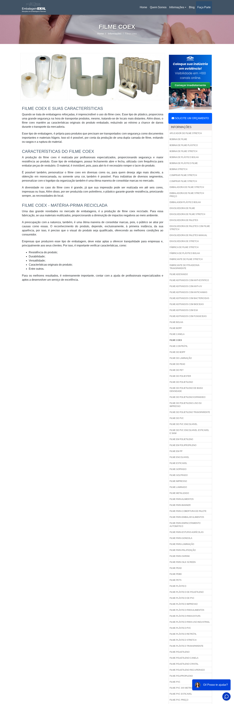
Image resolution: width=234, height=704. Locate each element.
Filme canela (177, 334)
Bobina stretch (178, 169)
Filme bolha (176, 322)
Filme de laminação (181, 358)
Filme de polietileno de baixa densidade (186, 389)
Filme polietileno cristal (184, 664)
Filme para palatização (183, 550)
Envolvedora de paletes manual (188, 235)
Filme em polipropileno (183, 445)
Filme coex (176, 340)
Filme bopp (176, 328)
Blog (192, 7)
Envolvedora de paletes (184, 220)
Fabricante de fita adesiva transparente (184, 267)
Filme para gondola (181, 538)
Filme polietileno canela (184, 658)
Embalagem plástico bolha (185, 202)
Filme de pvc (177, 418)
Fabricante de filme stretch (186, 259)
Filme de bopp (177, 352)
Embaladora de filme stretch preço (187, 194)
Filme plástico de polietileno (187, 592)
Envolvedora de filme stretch (187, 214)
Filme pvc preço (179, 700)
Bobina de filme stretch (183, 151)
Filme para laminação (182, 544)
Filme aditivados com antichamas (188, 292)
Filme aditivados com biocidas (187, 304)
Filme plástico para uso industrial (190, 622)
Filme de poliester (180, 376)
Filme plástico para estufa (185, 616)
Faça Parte (204, 7)
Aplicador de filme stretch (186, 133)
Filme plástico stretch (183, 640)
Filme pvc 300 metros (182, 688)
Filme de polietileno (181, 382)
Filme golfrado (179, 475)
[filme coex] (43, 76)
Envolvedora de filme (182, 208)
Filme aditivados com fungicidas (188, 316)
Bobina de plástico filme (184, 163)
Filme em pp (176, 451)
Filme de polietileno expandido (187, 397)
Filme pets (175, 580)
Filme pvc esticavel (181, 694)
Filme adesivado (179, 274)
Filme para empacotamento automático (185, 524)
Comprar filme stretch (183, 175)
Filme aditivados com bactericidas (189, 298)
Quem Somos (158, 7)
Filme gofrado (178, 469)
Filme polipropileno (181, 676)
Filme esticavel (178, 463)
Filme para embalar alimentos (187, 517)
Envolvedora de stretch (184, 241)
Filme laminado (178, 487)
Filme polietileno (179, 652)
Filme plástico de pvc (182, 598)
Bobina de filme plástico (184, 145)
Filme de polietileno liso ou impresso (186, 404)
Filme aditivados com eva (184, 310)
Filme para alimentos (182, 499)
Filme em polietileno (181, 439)
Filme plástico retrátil (183, 634)
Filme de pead (177, 364)
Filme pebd (176, 574)
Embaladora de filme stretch (187, 187)
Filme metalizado (179, 493)
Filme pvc (175, 682)
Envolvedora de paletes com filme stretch (190, 228)
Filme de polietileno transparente (190, 412)
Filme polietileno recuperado (187, 670)
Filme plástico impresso (184, 604)
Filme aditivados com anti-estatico (189, 280)
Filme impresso (178, 481)
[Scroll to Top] (222, 691)
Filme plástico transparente (186, 646)
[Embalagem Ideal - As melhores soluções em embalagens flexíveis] (34, 7)
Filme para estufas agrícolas (187, 532)
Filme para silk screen (183, 562)
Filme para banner (180, 505)
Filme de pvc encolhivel (184, 424)
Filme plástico (178, 586)
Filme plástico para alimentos (187, 610)
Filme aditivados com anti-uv (186, 286)
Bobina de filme (178, 139)
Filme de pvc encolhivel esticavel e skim (189, 431)
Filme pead (176, 568)
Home (144, 8)
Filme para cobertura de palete (188, 511)
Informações (176, 7)
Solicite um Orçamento (191, 118)
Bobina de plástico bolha (184, 157)
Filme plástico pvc (180, 628)
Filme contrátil (179, 346)
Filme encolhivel (179, 457)
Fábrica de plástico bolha (185, 253)
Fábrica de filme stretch (184, 247)
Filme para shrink (180, 556)
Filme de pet (176, 370)
